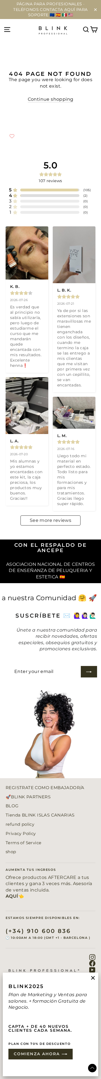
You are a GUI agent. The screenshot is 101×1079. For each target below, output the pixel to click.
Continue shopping (51, 99)
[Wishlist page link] (12, 136)
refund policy (20, 824)
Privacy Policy (21, 833)
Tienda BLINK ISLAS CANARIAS (40, 815)
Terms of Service (23, 842)
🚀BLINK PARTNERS (28, 796)
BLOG (12, 805)
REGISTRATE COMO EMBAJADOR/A (45, 787)
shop (11, 851)
